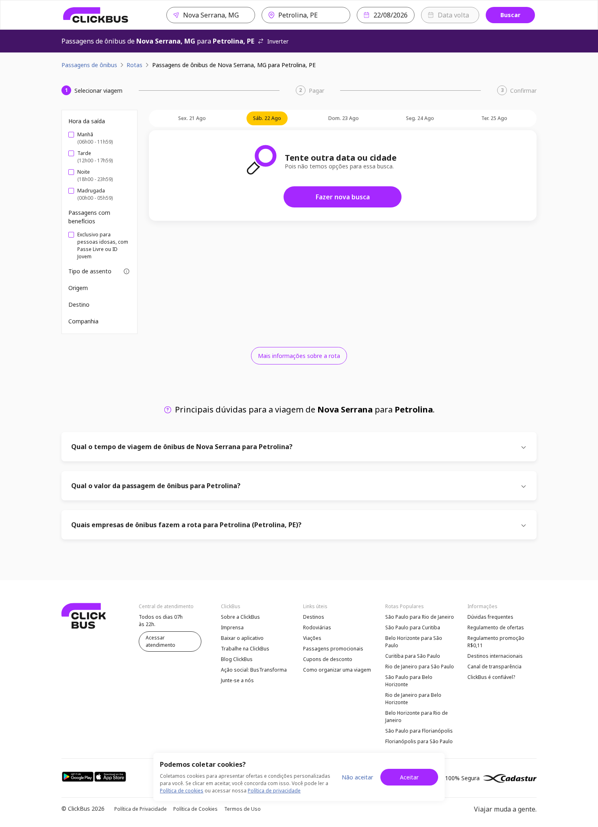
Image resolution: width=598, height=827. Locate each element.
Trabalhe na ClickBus (245, 648)
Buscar (510, 15)
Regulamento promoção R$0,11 (495, 642)
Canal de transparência (494, 666)
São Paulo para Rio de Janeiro (419, 616)
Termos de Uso (242, 808)
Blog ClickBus (237, 659)
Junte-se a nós (237, 680)
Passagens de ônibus (89, 65)
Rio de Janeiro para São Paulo (419, 666)
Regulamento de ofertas (495, 627)
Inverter (277, 41)
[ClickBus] (96, 15)
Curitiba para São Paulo (412, 655)
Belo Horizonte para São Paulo (413, 642)
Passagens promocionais (333, 648)
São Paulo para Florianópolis (419, 730)
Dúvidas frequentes (490, 616)
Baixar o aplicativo (242, 638)
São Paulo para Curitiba (412, 627)
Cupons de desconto (327, 659)
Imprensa (232, 627)
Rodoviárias (317, 627)
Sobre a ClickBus (240, 616)
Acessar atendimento (160, 641)
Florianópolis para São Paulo (419, 741)
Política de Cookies (195, 808)
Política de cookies (181, 790)
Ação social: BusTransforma (254, 669)
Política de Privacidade (140, 808)
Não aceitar (357, 777)
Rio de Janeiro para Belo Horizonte (413, 699)
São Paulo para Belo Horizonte (408, 681)
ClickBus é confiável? (491, 677)
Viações (312, 638)
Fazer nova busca (343, 196)
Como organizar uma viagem (337, 669)
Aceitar (409, 777)
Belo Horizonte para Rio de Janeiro (416, 716)
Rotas (134, 65)
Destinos (313, 616)
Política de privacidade (274, 790)
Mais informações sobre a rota (299, 356)
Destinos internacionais (495, 655)
